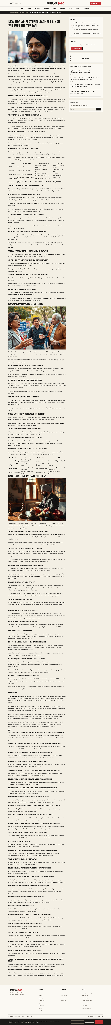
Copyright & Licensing (87, 993)
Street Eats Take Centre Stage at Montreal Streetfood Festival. (84, 30)
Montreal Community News (21, 12)
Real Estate (62, 8)
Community (46, 8)
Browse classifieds (76, 48)
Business (37, 8)
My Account (63, 1000)
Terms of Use (85, 995)
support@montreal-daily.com (95, 1016)
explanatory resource (54, 543)
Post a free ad (95, 3)
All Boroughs (63, 998)
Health (78, 8)
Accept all (98, 1022)
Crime (54, 8)
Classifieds (86, 8)
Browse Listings (64, 993)
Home (22, 8)
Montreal (55, 3)
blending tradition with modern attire (28, 443)
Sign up (98, 109)
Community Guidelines (87, 1000)
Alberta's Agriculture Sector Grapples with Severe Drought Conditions (86, 34)
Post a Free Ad (64, 995)
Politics (29, 8)
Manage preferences (89, 1022)
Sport (70, 8)
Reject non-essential (77, 1022)
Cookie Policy (85, 1003)
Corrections (84, 1005)
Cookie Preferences (86, 1008)
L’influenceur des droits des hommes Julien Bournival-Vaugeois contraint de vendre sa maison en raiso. (85, 26)
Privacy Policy (85, 998)
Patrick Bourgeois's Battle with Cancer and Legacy (84, 23)
